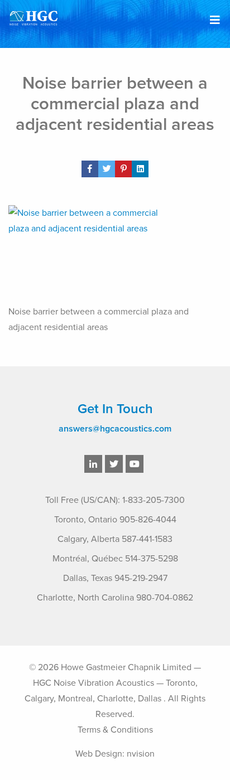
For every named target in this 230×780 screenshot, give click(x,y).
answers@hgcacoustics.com (115, 428)
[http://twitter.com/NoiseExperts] (113, 464)
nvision (141, 753)
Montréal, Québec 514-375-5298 (115, 558)
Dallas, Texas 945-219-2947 (115, 578)
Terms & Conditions (115, 729)
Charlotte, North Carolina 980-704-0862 (115, 597)
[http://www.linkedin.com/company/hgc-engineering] (93, 464)
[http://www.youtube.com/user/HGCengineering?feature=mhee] (135, 464)
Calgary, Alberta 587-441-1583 (115, 539)
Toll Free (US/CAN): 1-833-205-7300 (115, 500)
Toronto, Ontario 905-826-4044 (115, 519)
